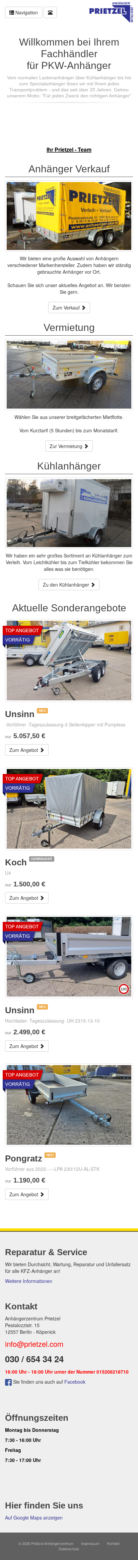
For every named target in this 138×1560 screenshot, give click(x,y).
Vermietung (69, 327)
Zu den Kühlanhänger (66, 584)
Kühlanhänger (69, 465)
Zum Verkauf (67, 307)
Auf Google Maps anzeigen (34, 1517)
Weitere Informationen (28, 1281)
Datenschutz (69, 1548)
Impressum (90, 1543)
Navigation (26, 12)
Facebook (74, 1381)
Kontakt (113, 1543)
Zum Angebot (24, 750)
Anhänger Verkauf (69, 168)
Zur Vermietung (67, 446)
